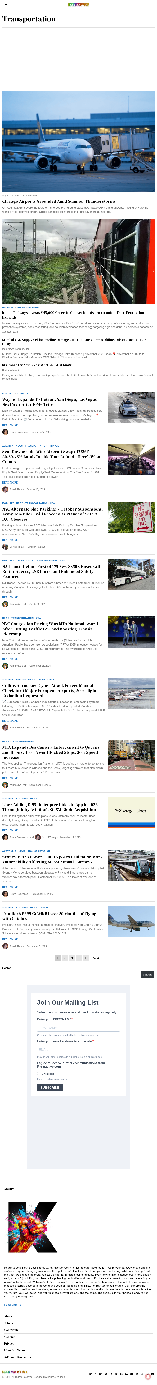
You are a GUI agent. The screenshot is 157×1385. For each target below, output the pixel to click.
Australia (9, 851)
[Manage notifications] (148, 1377)
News (34, 195)
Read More (10, 425)
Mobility (16, 369)
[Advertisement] (78, 56)
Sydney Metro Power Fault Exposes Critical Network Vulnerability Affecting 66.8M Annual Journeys (52, 859)
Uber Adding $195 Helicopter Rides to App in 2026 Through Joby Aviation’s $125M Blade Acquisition (50, 807)
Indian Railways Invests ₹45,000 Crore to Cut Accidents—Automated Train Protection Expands (73, 315)
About (8, 1316)
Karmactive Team (56, 1376)
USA (52, 503)
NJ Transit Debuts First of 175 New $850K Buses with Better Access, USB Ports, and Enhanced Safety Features (51, 571)
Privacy (9, 1344)
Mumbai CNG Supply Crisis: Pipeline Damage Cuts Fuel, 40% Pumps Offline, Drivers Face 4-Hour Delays (74, 342)
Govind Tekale (17, 546)
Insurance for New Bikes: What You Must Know (36, 365)
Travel (54, 445)
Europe (21, 679)
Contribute (11, 1330)
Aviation (26, 195)
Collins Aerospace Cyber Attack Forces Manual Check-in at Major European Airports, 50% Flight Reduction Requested (49, 690)
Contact (9, 1337)
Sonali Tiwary (17, 489)
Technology (24, 560)
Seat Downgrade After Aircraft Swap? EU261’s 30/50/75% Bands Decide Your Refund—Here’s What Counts (51, 456)
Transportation (28, 307)
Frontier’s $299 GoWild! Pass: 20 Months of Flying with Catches (49, 916)
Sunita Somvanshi (19, 432)
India (4, 348)
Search (6, 968)
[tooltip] (85, 1374)
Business (8, 307)
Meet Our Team (14, 1350)
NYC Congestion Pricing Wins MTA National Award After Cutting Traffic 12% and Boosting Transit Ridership (50, 628)
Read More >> (12, 1304)
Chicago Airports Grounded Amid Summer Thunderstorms (59, 201)
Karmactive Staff (18, 604)
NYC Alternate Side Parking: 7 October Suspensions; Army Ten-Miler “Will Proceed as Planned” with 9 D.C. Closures (52, 514)
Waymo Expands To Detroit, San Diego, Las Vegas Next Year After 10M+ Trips (49, 402)
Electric (8, 393)
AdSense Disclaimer (17, 1357)
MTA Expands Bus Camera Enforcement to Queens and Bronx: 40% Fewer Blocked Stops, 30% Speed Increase (50, 752)
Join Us (9, 1323)
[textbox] (78, 1282)
